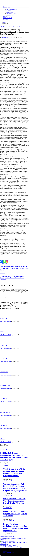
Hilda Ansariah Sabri (7, 37)
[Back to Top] (0, 555)
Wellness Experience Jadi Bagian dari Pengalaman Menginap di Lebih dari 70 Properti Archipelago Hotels (15, 487)
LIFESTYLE (9, 15)
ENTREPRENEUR (5, 412)
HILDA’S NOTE (7, 18)
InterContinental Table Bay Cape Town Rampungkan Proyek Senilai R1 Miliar (14, 501)
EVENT (2, 332)
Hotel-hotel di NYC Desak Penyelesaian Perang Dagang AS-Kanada (15, 513)
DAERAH (9, 10)
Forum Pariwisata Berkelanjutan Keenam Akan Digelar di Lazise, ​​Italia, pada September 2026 (15, 527)
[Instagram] (7, 261)
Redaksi (5, 551)
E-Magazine (6, 19)
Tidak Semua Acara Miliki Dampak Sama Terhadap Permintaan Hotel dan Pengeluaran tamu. (14, 472)
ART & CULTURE (5, 26)
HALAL (5, 16)
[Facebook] (1, 261)
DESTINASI (6, 7)
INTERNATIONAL (11, 9)
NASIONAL (9, 12)
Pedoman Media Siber (9, 552)
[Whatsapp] (4, 261)
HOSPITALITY (4, 318)
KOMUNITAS (14, 26)
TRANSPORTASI (11, 13)
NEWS (20, 26)
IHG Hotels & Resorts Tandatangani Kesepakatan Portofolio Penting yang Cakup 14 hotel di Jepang (14, 456)
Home (4, 6)
